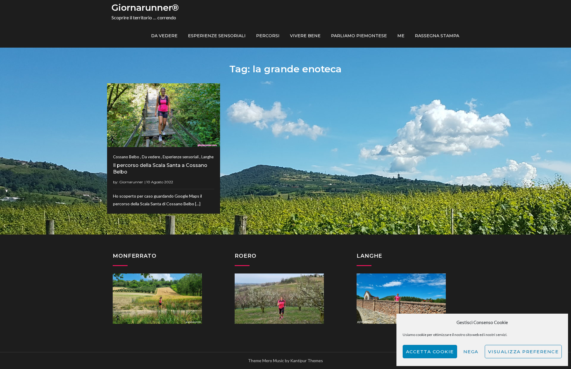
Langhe (207, 156)
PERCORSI (268, 35)
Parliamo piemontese (359, 35)
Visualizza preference (523, 351)
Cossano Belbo (126, 156)
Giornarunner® (145, 7)
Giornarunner (131, 182)
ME (400, 35)
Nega (471, 351)
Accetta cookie (430, 351)
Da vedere (164, 35)
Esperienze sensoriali (217, 35)
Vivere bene (305, 35)
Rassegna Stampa (437, 35)
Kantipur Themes (306, 360)
